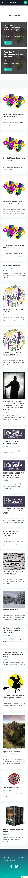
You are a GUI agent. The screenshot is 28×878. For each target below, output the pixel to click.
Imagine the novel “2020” (11, 787)
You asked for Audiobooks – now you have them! (13, 54)
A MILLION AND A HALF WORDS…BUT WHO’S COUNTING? (11, 533)
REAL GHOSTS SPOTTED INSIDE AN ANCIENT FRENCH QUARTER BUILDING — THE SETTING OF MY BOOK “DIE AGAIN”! (13, 405)
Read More (8, 42)
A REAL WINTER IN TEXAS (12, 610)
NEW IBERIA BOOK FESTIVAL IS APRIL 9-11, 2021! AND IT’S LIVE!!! (13, 511)
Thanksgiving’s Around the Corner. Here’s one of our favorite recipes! (12, 630)
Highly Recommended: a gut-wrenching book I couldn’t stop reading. (13, 654)
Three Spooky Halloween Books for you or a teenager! (13, 27)
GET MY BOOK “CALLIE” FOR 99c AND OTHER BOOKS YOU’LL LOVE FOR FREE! (13, 475)
